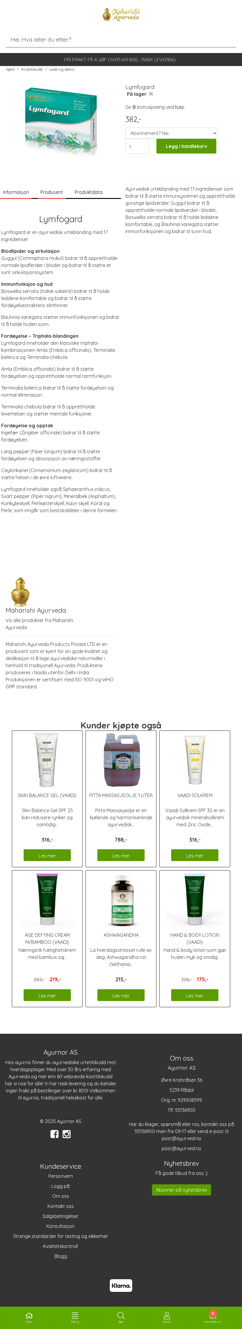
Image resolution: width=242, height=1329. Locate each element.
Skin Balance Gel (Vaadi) (47, 795)
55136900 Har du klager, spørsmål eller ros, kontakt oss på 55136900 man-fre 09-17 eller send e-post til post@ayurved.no (181, 1124)
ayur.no (23, 1062)
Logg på (60, 1186)
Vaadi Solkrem (194, 795)
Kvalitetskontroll (60, 1246)
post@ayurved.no (181, 1148)
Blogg (60, 1256)
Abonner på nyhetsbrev (181, 1190)
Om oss (60, 1196)
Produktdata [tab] (88, 192)
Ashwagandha (121, 935)
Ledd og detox (61, 69)
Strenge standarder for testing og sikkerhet (60, 1236)
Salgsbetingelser (60, 1216)
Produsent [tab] (51, 192)
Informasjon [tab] (16, 192)
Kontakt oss (61, 1206)
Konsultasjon (60, 1226)
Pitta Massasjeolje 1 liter (121, 795)
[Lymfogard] (60, 123)
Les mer (47, 856)
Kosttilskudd (31, 69)
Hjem (10, 69)
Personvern (60, 1176)
